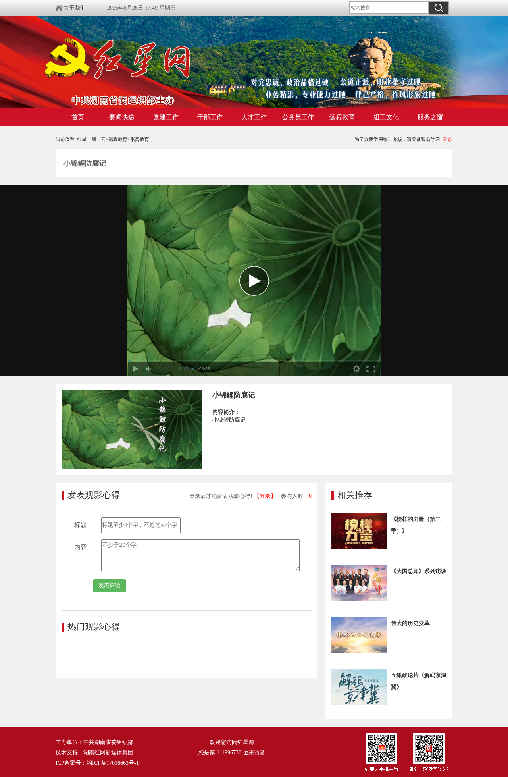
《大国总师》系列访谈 (418, 571)
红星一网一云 (91, 139)
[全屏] (371, 369)
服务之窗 (430, 117)
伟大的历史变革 (410, 623)
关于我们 (75, 8)
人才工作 (254, 117)
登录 (447, 139)
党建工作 (166, 117)
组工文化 (386, 117)
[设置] (356, 369)
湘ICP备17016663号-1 (113, 763)
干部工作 (210, 117)
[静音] (149, 369)
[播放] (135, 369)
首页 (77, 117)
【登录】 (265, 496)
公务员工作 (298, 117)
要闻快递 (122, 117)
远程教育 (342, 117)
